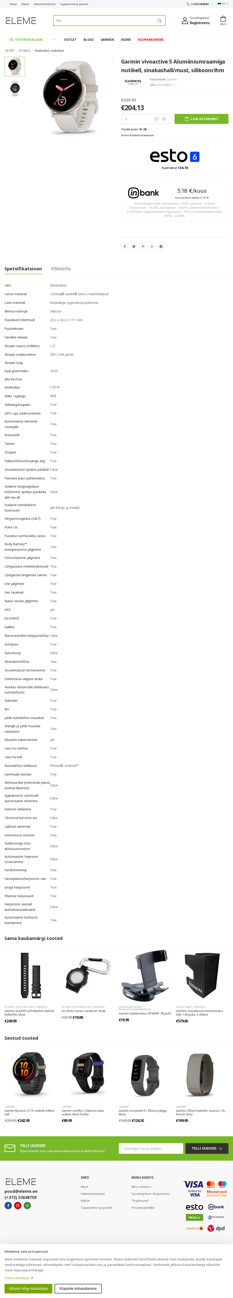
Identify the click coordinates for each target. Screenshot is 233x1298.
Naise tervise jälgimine (21, 601)
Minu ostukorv (141, 1187)
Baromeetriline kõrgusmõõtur (27, 635)
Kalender (11, 700)
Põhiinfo (61, 269)
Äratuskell (12, 435)
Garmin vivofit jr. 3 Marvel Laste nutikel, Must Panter (83, 1112)
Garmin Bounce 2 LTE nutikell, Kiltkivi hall (29, 1112)
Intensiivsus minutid (19, 835)
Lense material (16, 294)
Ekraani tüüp (14, 363)
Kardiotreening (15, 870)
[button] (32, 39)
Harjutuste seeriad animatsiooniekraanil (20, 907)
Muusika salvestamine (21, 739)
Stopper (10, 452)
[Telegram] (161, 246)
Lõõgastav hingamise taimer (26, 575)
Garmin (172, 79)
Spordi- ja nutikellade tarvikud (26, 1007)
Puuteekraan (14, 328)
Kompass (11, 644)
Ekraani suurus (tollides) (22, 346)
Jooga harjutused (17, 887)
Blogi (89, 39)
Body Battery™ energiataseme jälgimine (23, 547)
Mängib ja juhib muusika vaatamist (22, 729)
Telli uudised (204, 1148)
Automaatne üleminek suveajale (21, 424)
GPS (8, 609)
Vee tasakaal (14, 592)
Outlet (70, 39)
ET (223, 3)
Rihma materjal (16, 311)
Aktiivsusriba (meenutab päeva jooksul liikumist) (27, 785)
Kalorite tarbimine (18, 809)
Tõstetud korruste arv (21, 818)
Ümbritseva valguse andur (24, 679)
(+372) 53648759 (199, 4)
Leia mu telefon (16, 748)
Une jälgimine (14, 583)
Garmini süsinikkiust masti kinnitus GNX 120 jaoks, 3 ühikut (199, 1012)
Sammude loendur (18, 774)
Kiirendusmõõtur (17, 661)
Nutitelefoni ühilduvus (21, 765)
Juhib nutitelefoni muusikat (24, 718)
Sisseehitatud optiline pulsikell (27, 469)
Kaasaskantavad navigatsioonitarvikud (134, 1008)
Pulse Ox (11, 527)
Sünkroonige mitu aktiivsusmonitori (18, 846)
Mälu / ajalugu (15, 396)
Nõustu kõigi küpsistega (28, 1288)
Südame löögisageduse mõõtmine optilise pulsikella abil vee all (25, 491)
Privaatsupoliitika (143, 1208)
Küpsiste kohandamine (78, 1288)
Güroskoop (13, 653)
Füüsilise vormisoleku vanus (25, 536)
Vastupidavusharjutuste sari (25, 878)
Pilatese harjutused (19, 896)
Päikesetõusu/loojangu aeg (25, 461)
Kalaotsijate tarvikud (191, 1007)
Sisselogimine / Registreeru (151, 1194)
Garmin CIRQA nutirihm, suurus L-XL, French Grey (201, 1112)
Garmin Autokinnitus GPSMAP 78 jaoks (145, 1013)
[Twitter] (133, 246)
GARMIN (107, 39)
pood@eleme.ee (21, 1191)
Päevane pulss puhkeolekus (25, 478)
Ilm (7, 709)
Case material (15, 302)
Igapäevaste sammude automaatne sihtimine (22, 798)
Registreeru (199, 22)
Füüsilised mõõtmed (20, 320)
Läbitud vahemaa (17, 826)
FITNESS (25, 51)
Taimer (10, 443)
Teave (13, 4)
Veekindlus (12, 387)
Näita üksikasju (17, 1277)
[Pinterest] (143, 246)
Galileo (10, 627)
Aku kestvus (13, 379)
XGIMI (126, 39)
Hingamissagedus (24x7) (23, 518)
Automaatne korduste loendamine (21, 920)
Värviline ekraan (16, 337)
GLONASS (12, 618)
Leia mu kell (13, 757)
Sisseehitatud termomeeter (25, 670)
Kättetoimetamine (44, 4)
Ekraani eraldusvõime (20, 354)
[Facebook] (124, 246)
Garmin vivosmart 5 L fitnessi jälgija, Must (143, 1112)
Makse (25, 4)
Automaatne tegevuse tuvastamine (21, 859)
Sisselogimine (199, 18)
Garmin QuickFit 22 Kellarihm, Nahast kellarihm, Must (29, 1012)
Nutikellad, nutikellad (49, 51)
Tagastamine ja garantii (74, 4)
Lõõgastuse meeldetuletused (26, 566)
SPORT (10, 51)
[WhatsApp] (152, 246)
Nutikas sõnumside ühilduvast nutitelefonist (27, 690)
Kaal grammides (16, 371)
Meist (84, 1187)
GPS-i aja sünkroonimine (23, 413)
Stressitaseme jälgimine (22, 558)
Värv (8, 285)
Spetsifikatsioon (23, 269)
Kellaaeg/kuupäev (17, 404)
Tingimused (140, 1200)
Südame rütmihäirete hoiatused (20, 507)
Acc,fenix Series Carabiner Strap (84, 1011)
